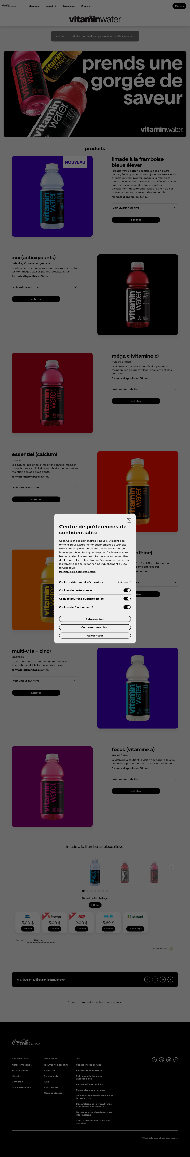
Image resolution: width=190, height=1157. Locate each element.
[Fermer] (129, 520)
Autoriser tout (95, 618)
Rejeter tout (95, 635)
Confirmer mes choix (95, 627)
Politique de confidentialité (77, 571)
